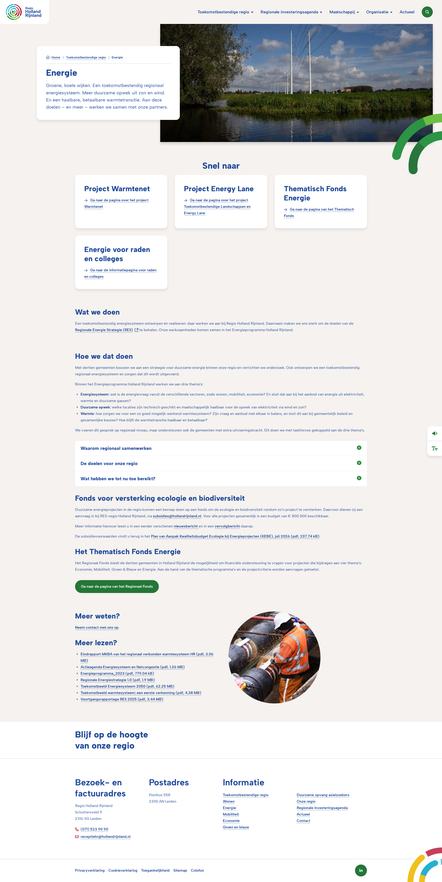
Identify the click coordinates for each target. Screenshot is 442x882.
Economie (231, 820)
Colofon (197, 870)
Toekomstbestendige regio (245, 795)
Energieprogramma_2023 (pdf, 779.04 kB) (117, 673)
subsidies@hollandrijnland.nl (177, 516)
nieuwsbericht (186, 526)
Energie (229, 808)
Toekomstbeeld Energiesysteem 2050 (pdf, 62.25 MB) (127, 686)
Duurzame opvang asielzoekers (323, 795)
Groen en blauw (236, 827)
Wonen (229, 801)
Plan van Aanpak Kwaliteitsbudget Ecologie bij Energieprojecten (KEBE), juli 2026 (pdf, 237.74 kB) (235, 536)
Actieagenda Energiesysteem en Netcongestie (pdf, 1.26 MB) (133, 667)
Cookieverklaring (122, 870)
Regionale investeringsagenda (322, 808)
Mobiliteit (231, 814)
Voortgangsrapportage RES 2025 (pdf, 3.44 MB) (122, 699)
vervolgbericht (227, 526)
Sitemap (180, 870)
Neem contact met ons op (97, 627)
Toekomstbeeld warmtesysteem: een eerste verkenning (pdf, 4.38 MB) (141, 693)
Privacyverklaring (90, 870)
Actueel (303, 814)
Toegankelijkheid (155, 870)
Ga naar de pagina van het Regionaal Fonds (117, 586)
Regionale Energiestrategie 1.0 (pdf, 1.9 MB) (118, 680)
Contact (303, 820)
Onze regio (306, 801)
